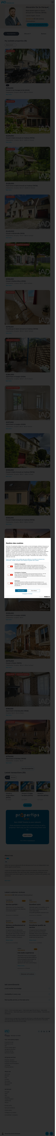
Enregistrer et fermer (27, 593)
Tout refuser (34, 590)
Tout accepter (21, 590)
